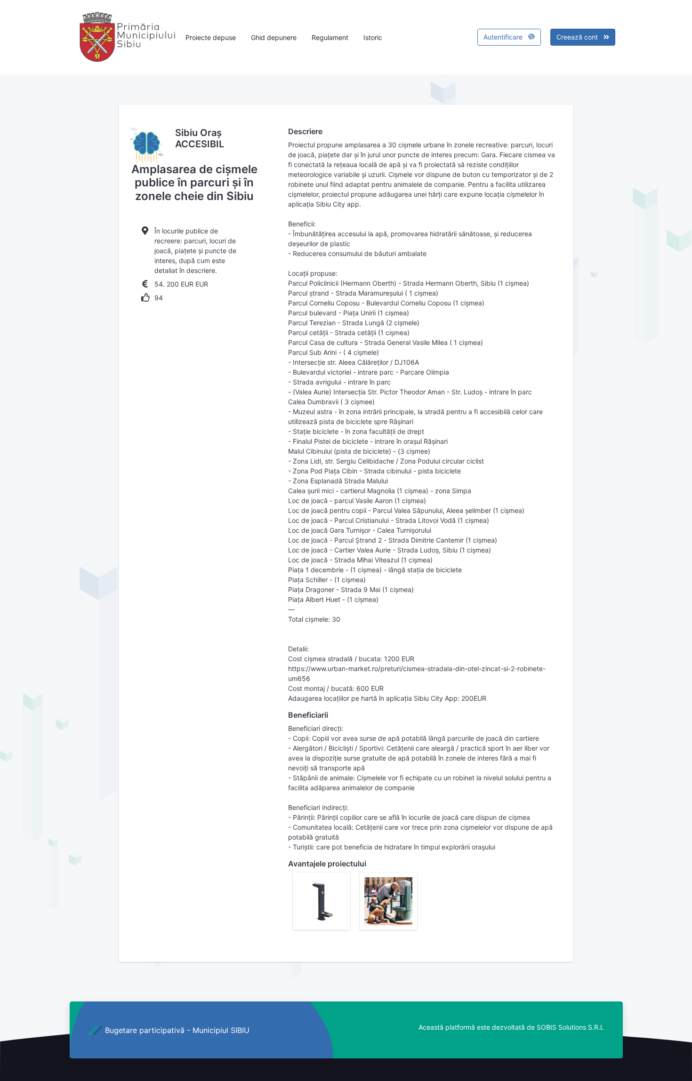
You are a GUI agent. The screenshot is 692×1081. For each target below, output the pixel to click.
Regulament (330, 37)
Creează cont (578, 37)
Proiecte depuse (210, 37)
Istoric (372, 37)
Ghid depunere (274, 37)
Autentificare (503, 37)
